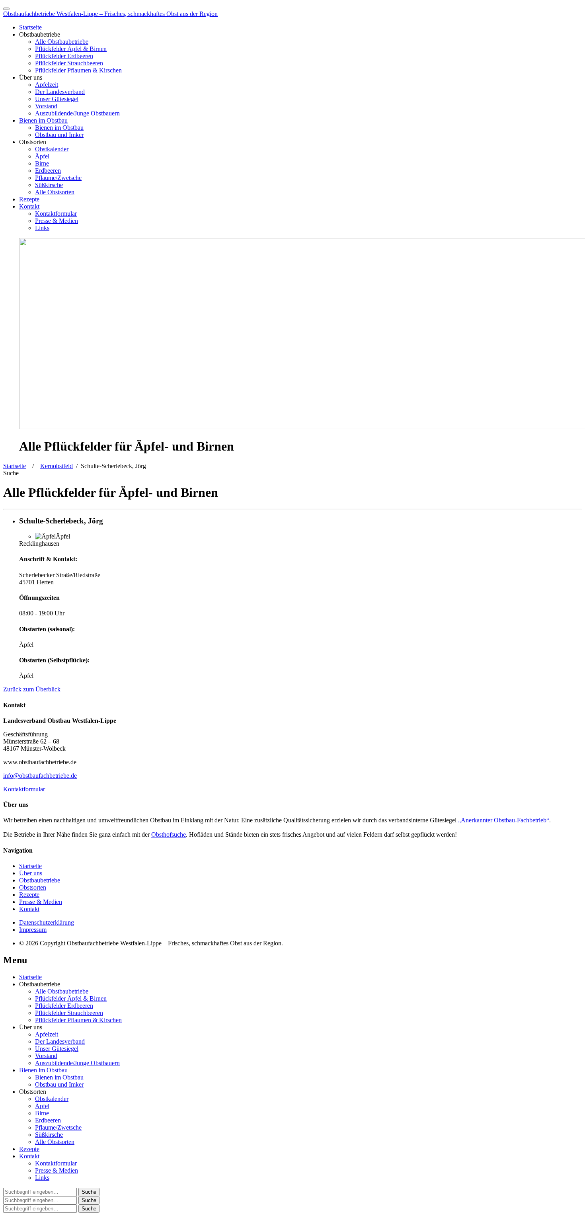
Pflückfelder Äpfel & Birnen (71, 48)
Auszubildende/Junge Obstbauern (77, 113)
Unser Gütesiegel (56, 99)
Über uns (30, 873)
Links (42, 227)
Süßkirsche (49, 185)
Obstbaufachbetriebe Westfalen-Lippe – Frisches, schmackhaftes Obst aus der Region (110, 13)
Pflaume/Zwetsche (58, 177)
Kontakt (29, 206)
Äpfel (42, 156)
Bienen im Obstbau (43, 120)
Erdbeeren (48, 170)
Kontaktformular (56, 213)
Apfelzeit (46, 84)
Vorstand (46, 106)
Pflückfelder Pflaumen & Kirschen (78, 70)
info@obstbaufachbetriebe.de (40, 775)
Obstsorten (32, 887)
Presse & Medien (56, 220)
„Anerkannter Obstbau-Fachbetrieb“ (503, 820)
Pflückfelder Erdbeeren (64, 56)
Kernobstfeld (56, 466)
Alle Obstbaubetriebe (61, 41)
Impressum (33, 929)
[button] (11, 473)
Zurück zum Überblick (31, 689)
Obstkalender (51, 149)
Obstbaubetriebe (39, 880)
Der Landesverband (60, 91)
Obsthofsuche (168, 834)
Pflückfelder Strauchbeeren (69, 63)
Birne (42, 163)
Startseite (30, 27)
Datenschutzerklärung (46, 922)
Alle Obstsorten (54, 192)
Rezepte (29, 199)
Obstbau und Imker (59, 134)
